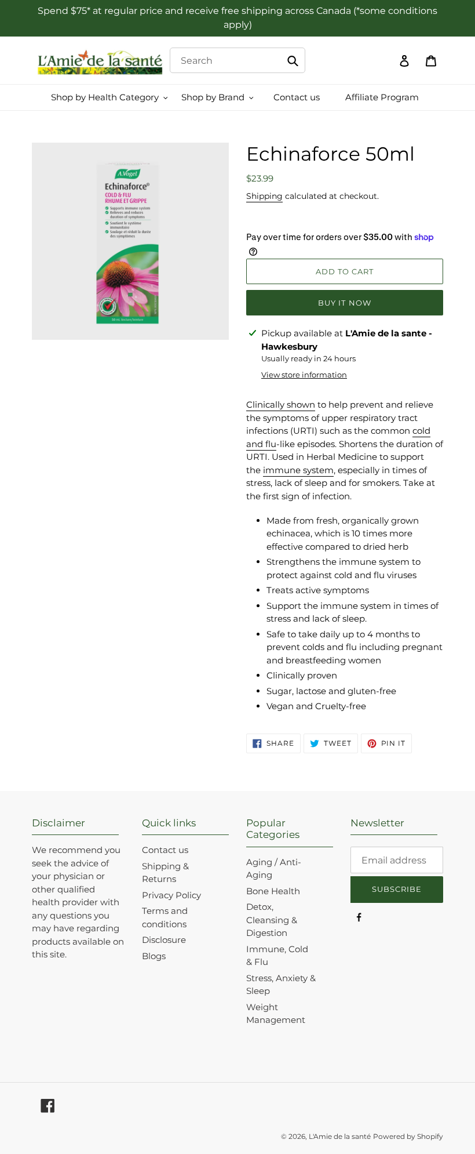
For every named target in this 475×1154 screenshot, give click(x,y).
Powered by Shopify (408, 1136)
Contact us (165, 849)
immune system (298, 470)
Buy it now (344, 302)
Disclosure (164, 939)
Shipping (264, 196)
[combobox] (238, 60)
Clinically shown (280, 404)
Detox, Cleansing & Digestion (271, 919)
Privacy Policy (171, 895)
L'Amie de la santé (340, 1136)
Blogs (154, 955)
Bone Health (273, 891)
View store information (304, 374)
